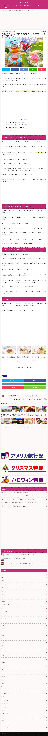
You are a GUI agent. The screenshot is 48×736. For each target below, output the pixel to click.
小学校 (3, 666)
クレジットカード (6, 693)
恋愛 (2, 7)
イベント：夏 (5, 703)
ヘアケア (4, 618)
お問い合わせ (18, 733)
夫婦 (3, 642)
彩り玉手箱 (24, 3)
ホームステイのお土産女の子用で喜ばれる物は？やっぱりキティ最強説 (20, 492)
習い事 (3, 676)
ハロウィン (5, 710)
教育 (3, 683)
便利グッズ (4, 584)
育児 (3, 659)
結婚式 (3, 635)
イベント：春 (5, 700)
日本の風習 (4, 591)
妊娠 (3, 652)
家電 (3, 580)
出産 (3, 655)
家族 (3, 645)
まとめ (8, 130)
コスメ (32, 5)
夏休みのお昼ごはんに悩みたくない (15, 122)
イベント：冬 (5, 713)
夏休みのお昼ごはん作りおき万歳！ (15, 127)
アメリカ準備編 (5, 723)
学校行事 (4, 672)
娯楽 (3, 577)
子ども (13, 5)
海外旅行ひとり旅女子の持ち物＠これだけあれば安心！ (16, 506)
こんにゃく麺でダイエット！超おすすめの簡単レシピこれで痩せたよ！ (38, 357)
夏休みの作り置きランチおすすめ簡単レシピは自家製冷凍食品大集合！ (8, 357)
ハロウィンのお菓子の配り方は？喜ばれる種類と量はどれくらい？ (19, 563)
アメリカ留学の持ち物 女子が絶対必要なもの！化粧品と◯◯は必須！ (20, 502)
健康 (25, 5)
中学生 (3, 669)
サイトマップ (10, 733)
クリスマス (5, 717)
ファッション (43, 5)
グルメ (17, 5)
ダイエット (37, 5)
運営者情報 (3, 733)
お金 (2, 686)
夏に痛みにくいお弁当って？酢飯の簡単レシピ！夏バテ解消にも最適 (23, 357)
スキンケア (4, 611)
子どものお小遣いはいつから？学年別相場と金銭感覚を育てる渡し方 (20, 554)
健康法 (3, 601)
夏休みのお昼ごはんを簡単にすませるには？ (18, 124)
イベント (8, 5)
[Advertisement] (24, 20)
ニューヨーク (5, 727)
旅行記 (6, 7)
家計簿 (3, 690)
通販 (3, 587)
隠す (25, 119)
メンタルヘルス (5, 604)
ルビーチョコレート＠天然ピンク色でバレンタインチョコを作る (18, 499)
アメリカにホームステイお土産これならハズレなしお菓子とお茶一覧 (19, 495)
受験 (3, 679)
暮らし (21, 5)
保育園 (3, 662)
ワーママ (3, 5)
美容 (28, 5)
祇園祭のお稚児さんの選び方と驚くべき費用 (14, 558)
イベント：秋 (5, 707)
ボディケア (4, 614)
